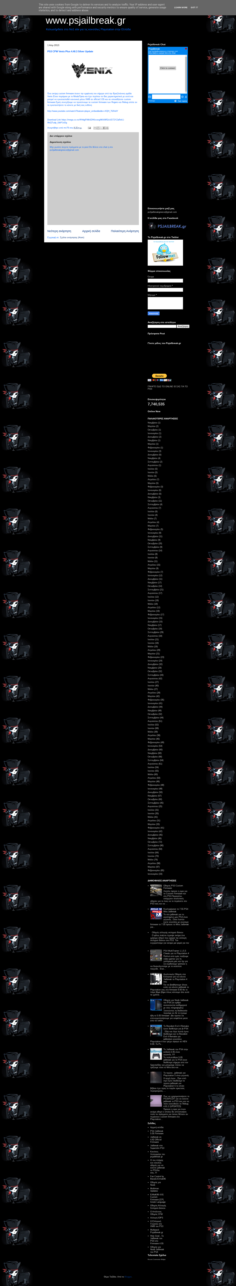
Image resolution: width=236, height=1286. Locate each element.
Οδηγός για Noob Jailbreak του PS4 (157, 1249)
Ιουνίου (151, 472)
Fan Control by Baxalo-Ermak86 (158, 1177)
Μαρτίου (151, 426)
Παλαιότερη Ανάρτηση (125, 231)
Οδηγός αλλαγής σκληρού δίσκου (167, 932)
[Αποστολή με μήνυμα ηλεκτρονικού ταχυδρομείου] (95, 128)
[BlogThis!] (98, 128)
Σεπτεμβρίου (153, 462)
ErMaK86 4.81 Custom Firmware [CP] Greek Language (158, 1198)
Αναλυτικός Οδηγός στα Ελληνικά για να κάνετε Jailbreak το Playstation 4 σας (175, 978)
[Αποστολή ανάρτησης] (89, 128)
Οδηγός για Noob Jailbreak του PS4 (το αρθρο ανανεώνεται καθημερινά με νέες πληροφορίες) (175, 1004)
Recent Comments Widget (157, 1259)
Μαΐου (150, 476)
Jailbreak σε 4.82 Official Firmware (156, 1139)
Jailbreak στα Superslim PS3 (157, 1146)
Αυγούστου (153, 465)
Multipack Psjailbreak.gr (156, 1231)
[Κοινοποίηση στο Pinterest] (107, 128)
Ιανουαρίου (153, 433)
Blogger (128, 1277)
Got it (194, 7)
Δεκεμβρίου (153, 437)
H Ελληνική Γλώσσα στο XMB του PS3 (156, 1223)
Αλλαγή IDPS (156, 1218)
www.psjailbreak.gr (86, 20)
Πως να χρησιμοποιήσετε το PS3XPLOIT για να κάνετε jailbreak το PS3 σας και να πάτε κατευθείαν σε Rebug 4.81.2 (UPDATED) (176, 1101)
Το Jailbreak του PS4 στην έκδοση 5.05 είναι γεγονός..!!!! (175, 1052)
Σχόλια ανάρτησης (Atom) (72, 237)
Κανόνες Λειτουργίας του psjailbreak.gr (157, 1154)
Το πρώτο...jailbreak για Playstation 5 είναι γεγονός (176, 1074)
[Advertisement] (168, 155)
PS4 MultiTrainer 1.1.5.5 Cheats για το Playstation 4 (176, 952)
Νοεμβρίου (152, 422)
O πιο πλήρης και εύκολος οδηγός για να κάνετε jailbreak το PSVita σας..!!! (157, 1166)
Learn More (181, 7)
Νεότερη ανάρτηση (59, 231)
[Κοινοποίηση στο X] (101, 128)
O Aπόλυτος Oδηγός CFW (156, 1212)
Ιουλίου (151, 469)
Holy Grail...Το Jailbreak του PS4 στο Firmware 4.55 (157, 1240)
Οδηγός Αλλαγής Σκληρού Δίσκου (158, 1206)
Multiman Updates (154, 1189)
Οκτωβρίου (153, 430)
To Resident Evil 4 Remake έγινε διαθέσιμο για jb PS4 (176, 1027)
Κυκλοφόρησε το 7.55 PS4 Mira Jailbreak (175, 910)
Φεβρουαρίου (154, 447)
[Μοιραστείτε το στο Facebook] (104, 128)
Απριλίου (152, 479)
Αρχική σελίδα (91, 231)
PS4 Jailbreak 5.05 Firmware (156, 1132)
